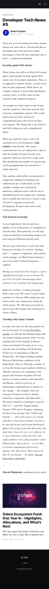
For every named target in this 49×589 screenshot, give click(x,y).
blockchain (8, 14)
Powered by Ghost (24, 569)
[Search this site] (40, 4)
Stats (25, 563)
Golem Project (18, 31)
